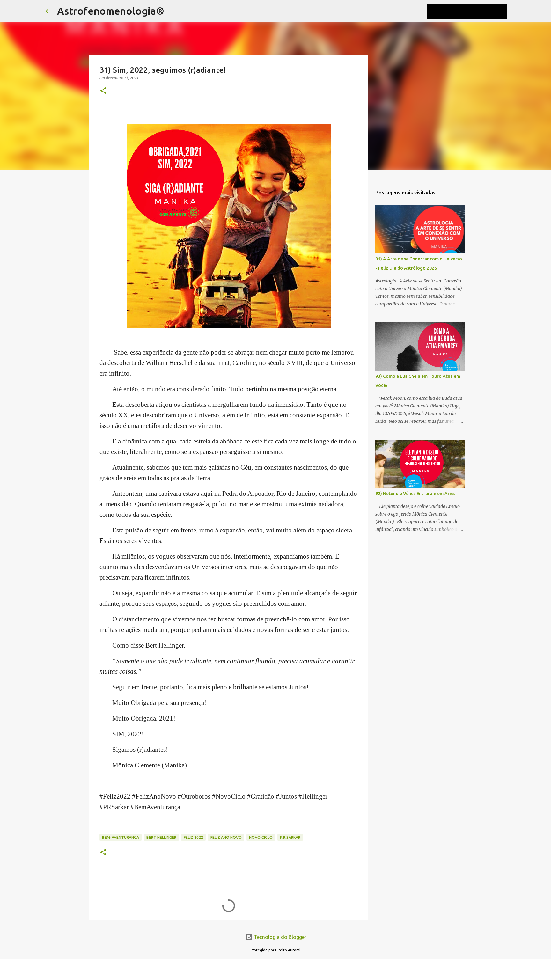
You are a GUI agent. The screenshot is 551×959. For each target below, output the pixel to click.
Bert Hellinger (161, 837)
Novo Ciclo (261, 837)
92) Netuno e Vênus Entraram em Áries (415, 493)
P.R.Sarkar (290, 837)
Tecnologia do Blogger (279, 937)
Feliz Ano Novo (226, 837)
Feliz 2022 (193, 837)
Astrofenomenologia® (110, 11)
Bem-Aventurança (120, 837)
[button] (103, 91)
